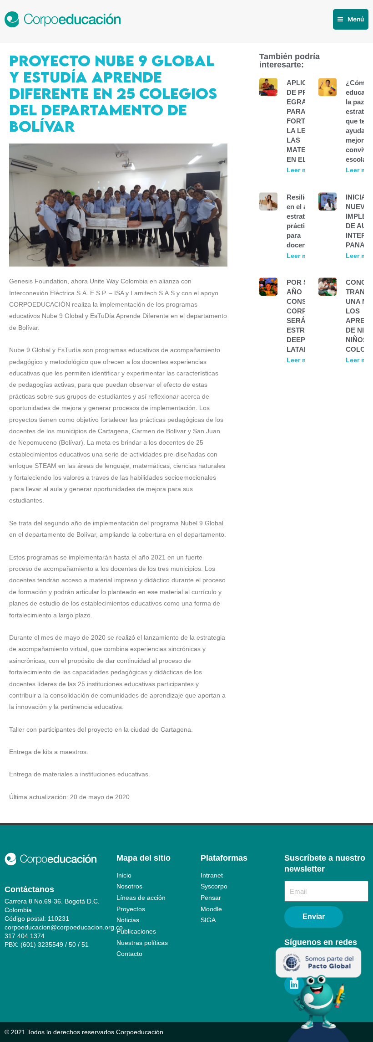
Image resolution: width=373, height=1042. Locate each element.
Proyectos (130, 909)
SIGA (208, 920)
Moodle (211, 909)
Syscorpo (214, 886)
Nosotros (129, 886)
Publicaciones (136, 931)
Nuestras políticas (142, 942)
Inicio (123, 875)
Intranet (212, 875)
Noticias (127, 920)
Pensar (211, 897)
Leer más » (303, 170)
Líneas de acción (141, 897)
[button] (350, 19)
